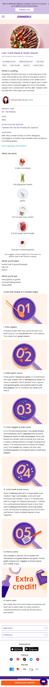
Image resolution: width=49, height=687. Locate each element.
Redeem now (24, 9)
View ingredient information (14, 146)
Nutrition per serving (12, 124)
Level (4, 116)
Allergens (6, 132)
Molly (30, 100)
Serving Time (8, 109)
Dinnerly (24, 17)
